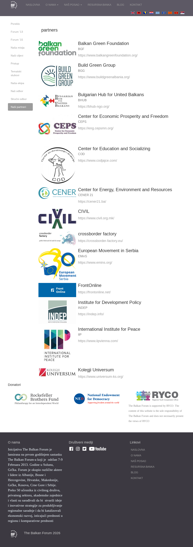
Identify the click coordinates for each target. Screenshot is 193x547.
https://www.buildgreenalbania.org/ (104, 77)
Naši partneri (18, 106)
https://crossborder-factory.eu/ (100, 241)
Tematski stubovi (16, 73)
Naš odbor (17, 91)
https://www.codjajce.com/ (97, 160)
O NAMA (51, 4)
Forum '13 (17, 31)
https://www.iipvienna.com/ (98, 341)
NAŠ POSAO (72, 4)
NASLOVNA (33, 4)
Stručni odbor (19, 98)
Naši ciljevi (17, 55)
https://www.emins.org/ (95, 262)
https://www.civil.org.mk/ (96, 218)
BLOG (120, 4)
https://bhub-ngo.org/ (93, 106)
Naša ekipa (17, 83)
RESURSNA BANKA (99, 4)
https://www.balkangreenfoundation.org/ (108, 55)
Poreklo (15, 23)
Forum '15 (17, 39)
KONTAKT (136, 4)
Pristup (15, 63)
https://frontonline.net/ (94, 292)
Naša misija (18, 47)
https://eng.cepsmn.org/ (95, 128)
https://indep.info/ (91, 314)
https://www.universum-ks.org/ (100, 377)
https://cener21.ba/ (92, 201)
